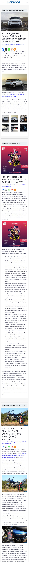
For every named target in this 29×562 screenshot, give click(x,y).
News (3, 44)
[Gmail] (12, 49)
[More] (14, 49)
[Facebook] (3, 49)
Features (4, 442)
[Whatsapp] (9, 49)
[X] (6, 49)
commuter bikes (11, 457)
